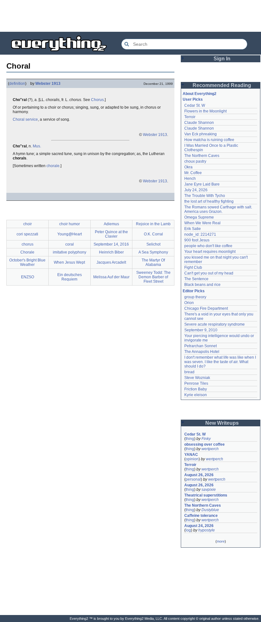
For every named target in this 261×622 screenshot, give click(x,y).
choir (27, 224)
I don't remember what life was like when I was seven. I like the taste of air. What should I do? (220, 361)
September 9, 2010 (200, 330)
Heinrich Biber (111, 252)
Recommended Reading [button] (222, 85)
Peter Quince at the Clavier (111, 234)
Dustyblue (210, 510)
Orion (189, 303)
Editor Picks (194, 291)
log (188, 530)
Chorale (27, 252)
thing (190, 438)
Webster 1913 (47, 83)
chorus (27, 244)
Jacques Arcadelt (111, 262)
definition (17, 83)
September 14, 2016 (111, 244)
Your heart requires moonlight (210, 251)
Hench (190, 178)
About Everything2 (199, 93)
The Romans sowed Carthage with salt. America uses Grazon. (218, 209)
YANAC (191, 454)
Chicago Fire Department (206, 308)
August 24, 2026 (199, 526)
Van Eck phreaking (200, 134)
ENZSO (27, 277)
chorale (53, 166)
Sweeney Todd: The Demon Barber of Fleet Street (153, 277)
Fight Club (193, 267)
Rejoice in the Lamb (153, 224)
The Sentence (196, 279)
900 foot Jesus (196, 240)
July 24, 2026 (196, 190)
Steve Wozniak (197, 377)
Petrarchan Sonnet (200, 346)
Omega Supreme (199, 217)
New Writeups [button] (222, 423)
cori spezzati (27, 234)
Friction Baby (195, 389)
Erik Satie (192, 228)
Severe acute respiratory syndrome (214, 324)
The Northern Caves (201, 155)
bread (189, 372)
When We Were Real (202, 223)
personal (193, 479)
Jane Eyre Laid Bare (202, 184)
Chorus (97, 100)
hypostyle (206, 530)
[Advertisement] (130, 16)
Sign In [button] (222, 58)
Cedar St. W (194, 105)
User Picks (193, 99)
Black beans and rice (202, 284)
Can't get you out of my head (208, 273)
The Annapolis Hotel (201, 351)
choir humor (69, 224)
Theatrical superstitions (205, 495)
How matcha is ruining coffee (209, 140)
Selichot (153, 244)
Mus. (37, 146)
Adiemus (111, 224)
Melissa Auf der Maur (111, 277)
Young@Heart (69, 234)
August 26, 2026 (199, 475)
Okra (188, 167)
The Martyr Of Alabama (153, 262)
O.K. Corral (153, 234)
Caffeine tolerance (201, 515)
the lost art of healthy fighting (209, 201)
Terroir (189, 117)
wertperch (210, 449)
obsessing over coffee (204, 444)
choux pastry (195, 161)
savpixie (208, 489)
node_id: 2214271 (200, 234)
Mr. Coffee (193, 173)
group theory (195, 297)
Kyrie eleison (195, 395)
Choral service (25, 119)
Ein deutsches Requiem (69, 277)
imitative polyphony (69, 252)
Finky (206, 438)
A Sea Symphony (153, 252)
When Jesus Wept (69, 262)
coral (69, 244)
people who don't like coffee (208, 246)
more (221, 541)
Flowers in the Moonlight (205, 111)
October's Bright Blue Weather (27, 262)
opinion (192, 459)
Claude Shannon (199, 122)
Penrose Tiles (196, 383)
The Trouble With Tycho (204, 195)
